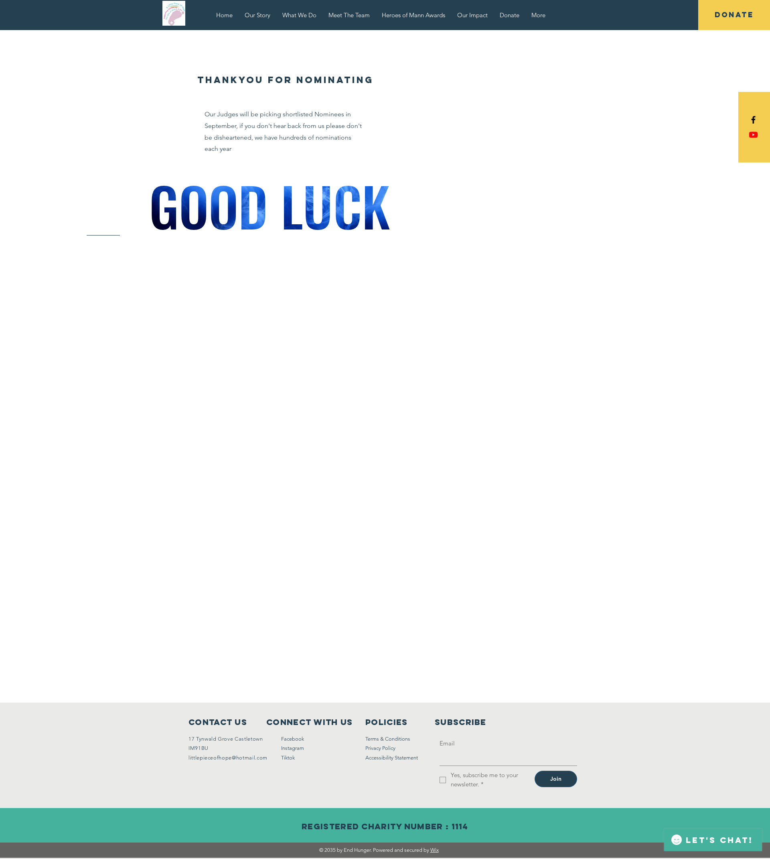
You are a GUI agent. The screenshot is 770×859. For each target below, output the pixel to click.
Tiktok (288, 758)
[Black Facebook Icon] (753, 120)
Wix (434, 850)
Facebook (292, 739)
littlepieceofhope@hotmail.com (227, 758)
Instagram (292, 748)
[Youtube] (753, 135)
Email (447, 743)
